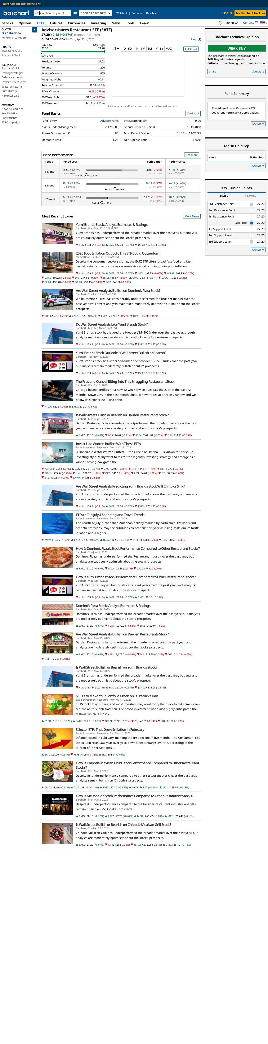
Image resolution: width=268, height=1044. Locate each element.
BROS (106, 277)
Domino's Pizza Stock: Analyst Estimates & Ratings (113, 606)
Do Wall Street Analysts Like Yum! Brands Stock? (112, 324)
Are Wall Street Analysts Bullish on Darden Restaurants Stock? (122, 634)
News (116, 23)
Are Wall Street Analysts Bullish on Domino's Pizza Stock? (118, 290)
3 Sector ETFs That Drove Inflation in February (110, 729)
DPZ (108, 282)
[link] (196, 39)
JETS (164, 540)
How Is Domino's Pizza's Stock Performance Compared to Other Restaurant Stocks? (138, 548)
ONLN (108, 721)
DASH (78, 282)
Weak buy (237, 48)
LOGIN (227, 13)
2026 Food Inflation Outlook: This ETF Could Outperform (118, 253)
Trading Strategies (12, 73)
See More (193, 113)
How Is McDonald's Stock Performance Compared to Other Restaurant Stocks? (134, 796)
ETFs (40, 23)
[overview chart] (155, 77)
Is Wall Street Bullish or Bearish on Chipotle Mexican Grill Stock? (123, 825)
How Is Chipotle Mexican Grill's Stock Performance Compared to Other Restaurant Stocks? (137, 765)
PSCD (48, 721)
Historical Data (10, 95)
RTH (135, 540)
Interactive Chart (11, 50)
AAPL (48, 469)
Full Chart (191, 49)
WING (170, 273)
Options (25, 23)
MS (142, 654)
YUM (82, 245)
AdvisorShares (109, 121)
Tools (130, 23)
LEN (136, 473)
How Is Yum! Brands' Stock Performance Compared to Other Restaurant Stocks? (136, 577)
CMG (135, 277)
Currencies (76, 23)
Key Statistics (9, 113)
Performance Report (13, 37)
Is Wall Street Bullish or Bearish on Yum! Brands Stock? (116, 667)
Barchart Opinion (11, 68)
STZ (47, 477)
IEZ (104, 754)
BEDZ (106, 540)
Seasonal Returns (11, 86)
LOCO (164, 277)
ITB (163, 473)
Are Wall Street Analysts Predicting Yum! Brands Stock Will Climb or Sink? (130, 486)
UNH (78, 473)
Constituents (9, 118)
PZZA (111, 568)
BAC (106, 469)
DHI (133, 469)
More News (192, 216)
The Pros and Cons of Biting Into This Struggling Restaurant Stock (125, 381)
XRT (163, 721)
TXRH (48, 282)
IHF (162, 469)
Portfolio (137, 13)
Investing (98, 23)
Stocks (7, 23)
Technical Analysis (12, 77)
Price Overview (11, 33)
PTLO (48, 406)
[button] (264, 23)
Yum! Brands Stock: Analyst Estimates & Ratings (111, 225)
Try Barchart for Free (250, 13)
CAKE (48, 277)
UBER (48, 659)
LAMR (76, 477)
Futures (56, 23)
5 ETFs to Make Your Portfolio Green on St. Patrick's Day (117, 696)
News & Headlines (12, 109)
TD (46, 316)
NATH (141, 273)
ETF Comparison (11, 122)
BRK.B (48, 473)
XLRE (76, 754)
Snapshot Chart (10, 55)
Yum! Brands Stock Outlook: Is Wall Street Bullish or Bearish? (121, 353)
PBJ (136, 721)
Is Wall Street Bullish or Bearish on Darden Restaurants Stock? (122, 415)
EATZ (112, 245)
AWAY (48, 540)
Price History (9, 91)
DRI (77, 277)
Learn (144, 23)
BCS (110, 435)
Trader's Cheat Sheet (13, 82)
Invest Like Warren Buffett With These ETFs (108, 444)
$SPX (141, 245)
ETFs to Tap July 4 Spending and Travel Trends (110, 515)
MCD (135, 787)
